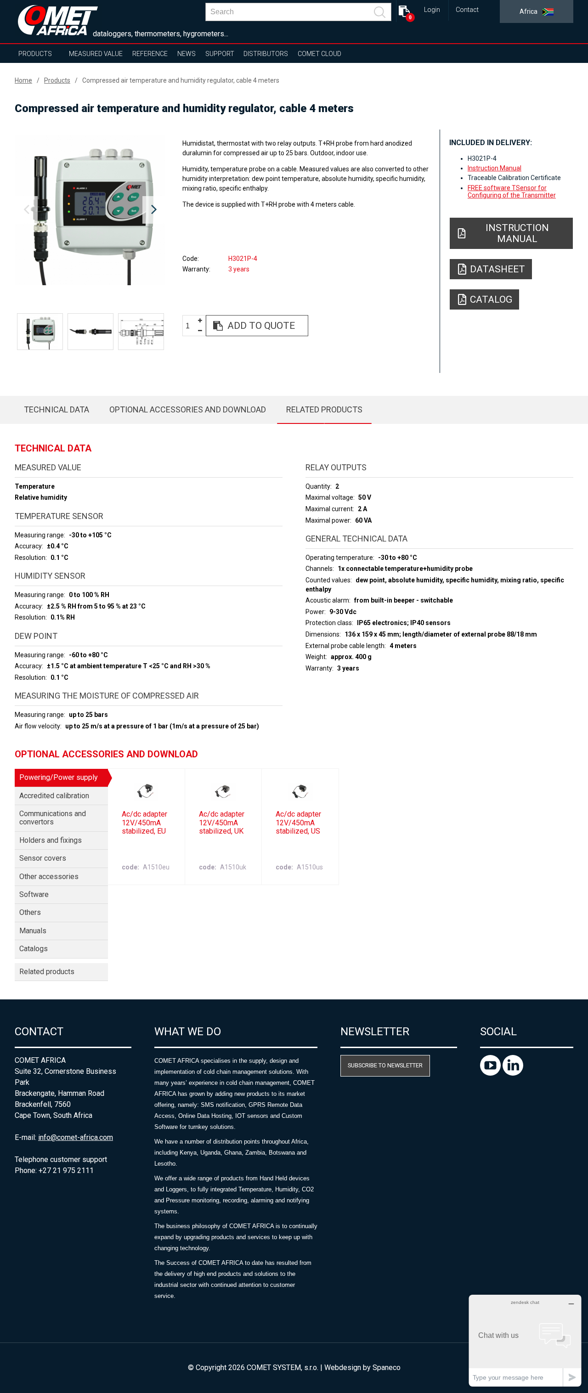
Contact (467, 10)
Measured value (96, 53)
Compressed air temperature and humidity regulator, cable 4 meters (180, 80)
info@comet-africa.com (75, 1137)
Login (432, 10)
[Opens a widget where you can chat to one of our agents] (525, 1340)
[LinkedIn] (513, 1073)
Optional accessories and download (187, 409)
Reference (150, 53)
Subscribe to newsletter (385, 1065)
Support (219, 53)
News (186, 53)
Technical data (56, 409)
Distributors (265, 53)
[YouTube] (491, 1073)
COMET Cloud (319, 53)
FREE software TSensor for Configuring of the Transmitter (512, 191)
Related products (324, 409)
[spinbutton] (191, 326)
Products (35, 53)
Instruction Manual (494, 168)
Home (23, 80)
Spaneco (387, 1367)
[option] (90, 210)
